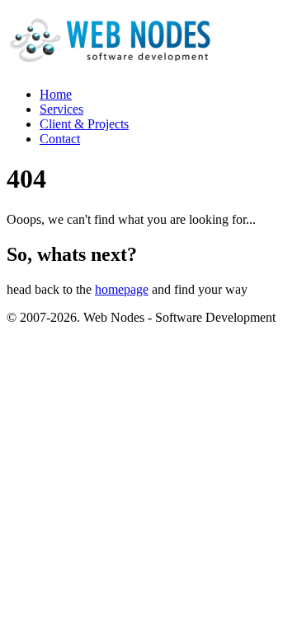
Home (56, 94)
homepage (121, 289)
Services (61, 109)
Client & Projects (84, 124)
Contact (60, 139)
